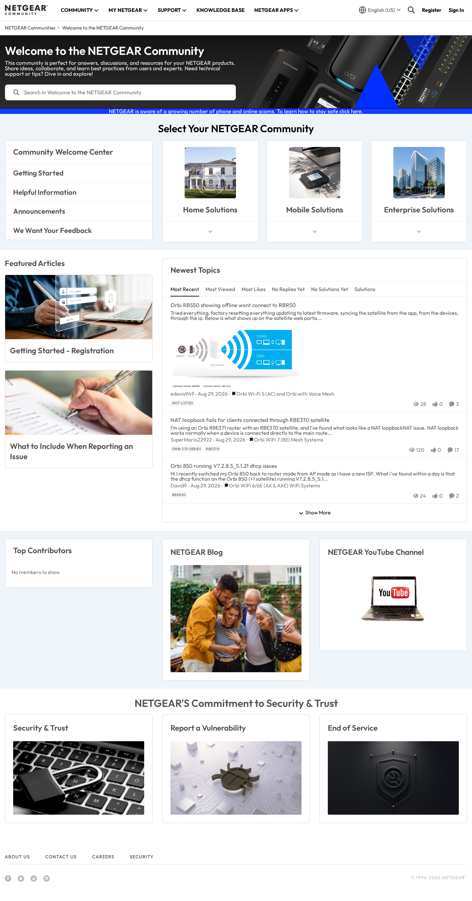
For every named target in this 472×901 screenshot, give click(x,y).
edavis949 (182, 393)
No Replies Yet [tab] (288, 289)
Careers (103, 857)
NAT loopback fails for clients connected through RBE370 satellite (249, 419)
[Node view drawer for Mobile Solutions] (315, 232)
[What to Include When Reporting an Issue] (78, 403)
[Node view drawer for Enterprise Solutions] (419, 232)
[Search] (411, 10)
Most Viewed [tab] (220, 289)
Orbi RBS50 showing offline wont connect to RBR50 (233, 305)
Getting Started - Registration (62, 350)
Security (141, 857)
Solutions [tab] (364, 289)
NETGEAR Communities (30, 28)
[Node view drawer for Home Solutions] (210, 232)
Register (431, 10)
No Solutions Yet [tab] (329, 289)
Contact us (61, 857)
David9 (178, 485)
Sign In (456, 10)
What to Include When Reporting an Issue (71, 451)
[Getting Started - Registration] (78, 307)
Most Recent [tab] (184, 289)
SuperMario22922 (191, 439)
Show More (318, 513)
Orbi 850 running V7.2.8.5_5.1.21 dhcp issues (223, 465)
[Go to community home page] (26, 10)
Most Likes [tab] (253, 289)
